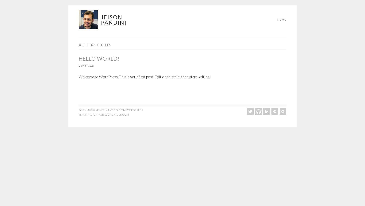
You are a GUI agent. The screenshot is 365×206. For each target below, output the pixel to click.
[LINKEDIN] (266, 111)
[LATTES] (274, 111)
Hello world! (99, 58)
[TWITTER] (250, 111)
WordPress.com (117, 114)
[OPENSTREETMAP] (282, 111)
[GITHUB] (258, 111)
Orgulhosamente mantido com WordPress (111, 110)
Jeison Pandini (114, 20)
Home (281, 19)
